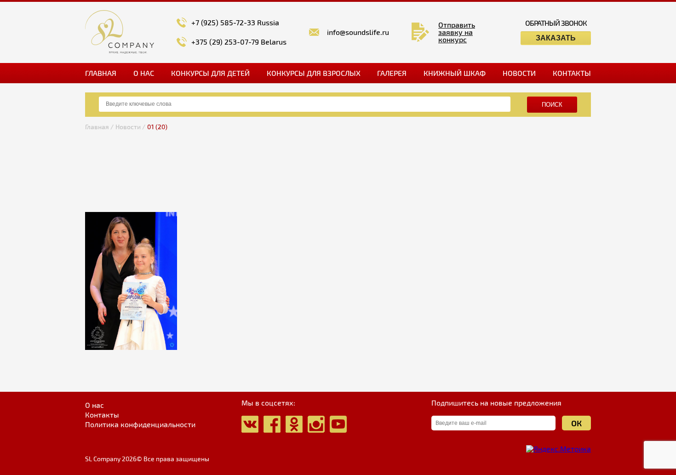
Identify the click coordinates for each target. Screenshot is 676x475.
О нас (143, 73)
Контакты (572, 73)
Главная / (99, 127)
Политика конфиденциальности (140, 424)
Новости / (130, 127)
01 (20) (157, 127)
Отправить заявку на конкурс (456, 32)
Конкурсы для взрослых (314, 73)
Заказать (556, 38)
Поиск (552, 104)
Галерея (392, 73)
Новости (519, 73)
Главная (100, 73)
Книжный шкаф (455, 73)
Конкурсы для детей (210, 73)
